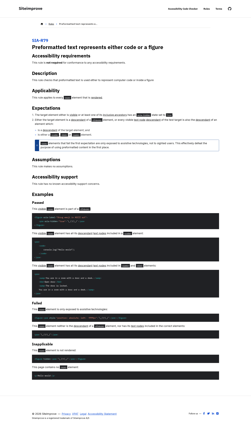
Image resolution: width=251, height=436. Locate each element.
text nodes (99, 233)
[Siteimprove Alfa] (42, 24)
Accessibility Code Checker (183, 8)
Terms (219, 8)
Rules (207, 8)
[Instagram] (217, 413)
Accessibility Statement (102, 413)
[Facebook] (204, 413)
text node (139, 119)
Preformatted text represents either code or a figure (78, 24)
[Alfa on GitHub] (229, 8)
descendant (78, 119)
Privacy (66, 413)
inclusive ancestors (115, 114)
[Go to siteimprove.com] (30, 9)
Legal (83, 413)
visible (73, 114)
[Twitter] (208, 413)
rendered (96, 97)
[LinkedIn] (213, 413)
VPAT (75, 413)
